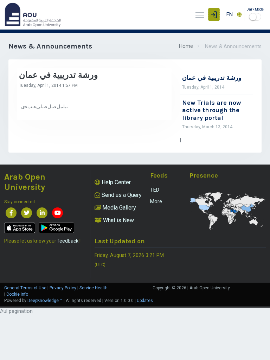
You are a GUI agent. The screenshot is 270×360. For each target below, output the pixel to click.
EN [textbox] (229, 15)
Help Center (115, 182)
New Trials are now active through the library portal (211, 110)
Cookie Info (17, 294)
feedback (67, 241)
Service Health (93, 287)
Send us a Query (121, 195)
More (156, 202)
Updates (145, 300)
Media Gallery (118, 207)
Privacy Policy (63, 287)
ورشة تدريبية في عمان (212, 78)
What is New (118, 220)
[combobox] (233, 14)
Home (186, 46)
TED (154, 190)
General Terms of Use (25, 287)
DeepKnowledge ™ (45, 300)
